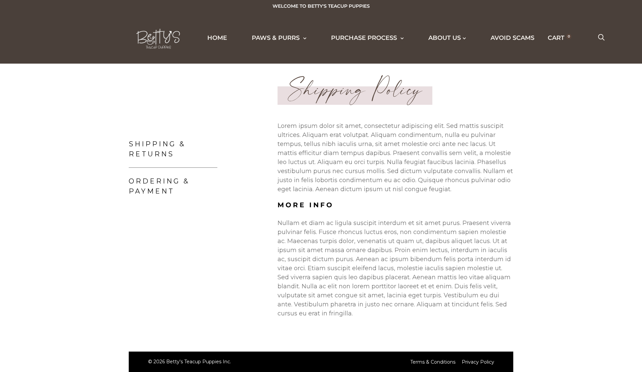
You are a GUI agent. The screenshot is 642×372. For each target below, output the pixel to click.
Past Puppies (46, 162)
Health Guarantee (58, 273)
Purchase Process (53, 223)
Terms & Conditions (432, 362)
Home (27, 75)
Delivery (39, 248)
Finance (37, 261)
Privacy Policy (478, 362)
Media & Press (48, 187)
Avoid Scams (512, 38)
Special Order (49, 149)
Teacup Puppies (51, 125)
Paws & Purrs (43, 99)
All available (48, 112)
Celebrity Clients (56, 174)
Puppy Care (44, 310)
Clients (36, 199)
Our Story (42, 335)
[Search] (601, 38)
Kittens (36, 137)
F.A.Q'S (34, 323)
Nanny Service (50, 298)
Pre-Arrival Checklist (65, 286)
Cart (559, 38)
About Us (34, 360)
